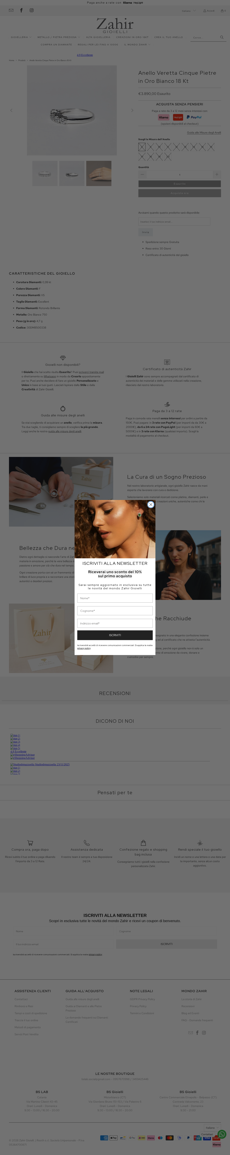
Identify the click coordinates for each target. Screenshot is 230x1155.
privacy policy (83, 648)
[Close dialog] (151, 504)
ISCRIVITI (115, 635)
